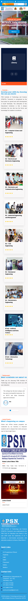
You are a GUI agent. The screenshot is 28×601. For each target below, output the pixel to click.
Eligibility (5, 554)
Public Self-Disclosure (9, 1)
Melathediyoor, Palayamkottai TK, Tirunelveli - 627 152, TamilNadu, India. (12, 578)
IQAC (4, 557)
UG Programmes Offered (10, 552)
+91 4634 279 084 (8, 583)
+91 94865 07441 (8, 587)
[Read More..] (22, 540)
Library (14, 63)
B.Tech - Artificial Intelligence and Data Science (12, 331)
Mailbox (5, 567)
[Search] (25, 4)
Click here (14, 468)
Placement (6, 562)
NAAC (4, 560)
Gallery (5, 565)
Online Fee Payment (22, 1)
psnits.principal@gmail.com (10, 590)
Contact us (15, 29)
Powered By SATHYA (20, 598)
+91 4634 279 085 (8, 585)
